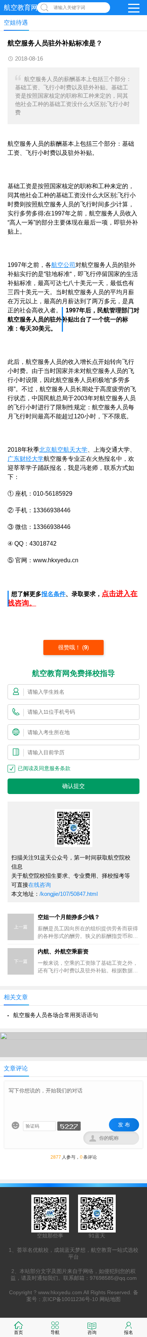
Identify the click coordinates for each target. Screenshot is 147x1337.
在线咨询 (39, 884)
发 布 (124, 1125)
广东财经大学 (26, 459)
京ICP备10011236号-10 (70, 1299)
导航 (55, 1332)
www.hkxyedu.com (60, 1292)
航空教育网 (21, 7)
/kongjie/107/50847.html (69, 894)
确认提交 (73, 786)
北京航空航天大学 (63, 449)
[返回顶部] (131, 1195)
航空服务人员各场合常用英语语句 (55, 1015)
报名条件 (53, 594)
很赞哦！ (70, 647)
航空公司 (63, 265)
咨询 (91, 1332)
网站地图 (110, 1299)
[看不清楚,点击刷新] (69, 1126)
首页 (18, 1332)
